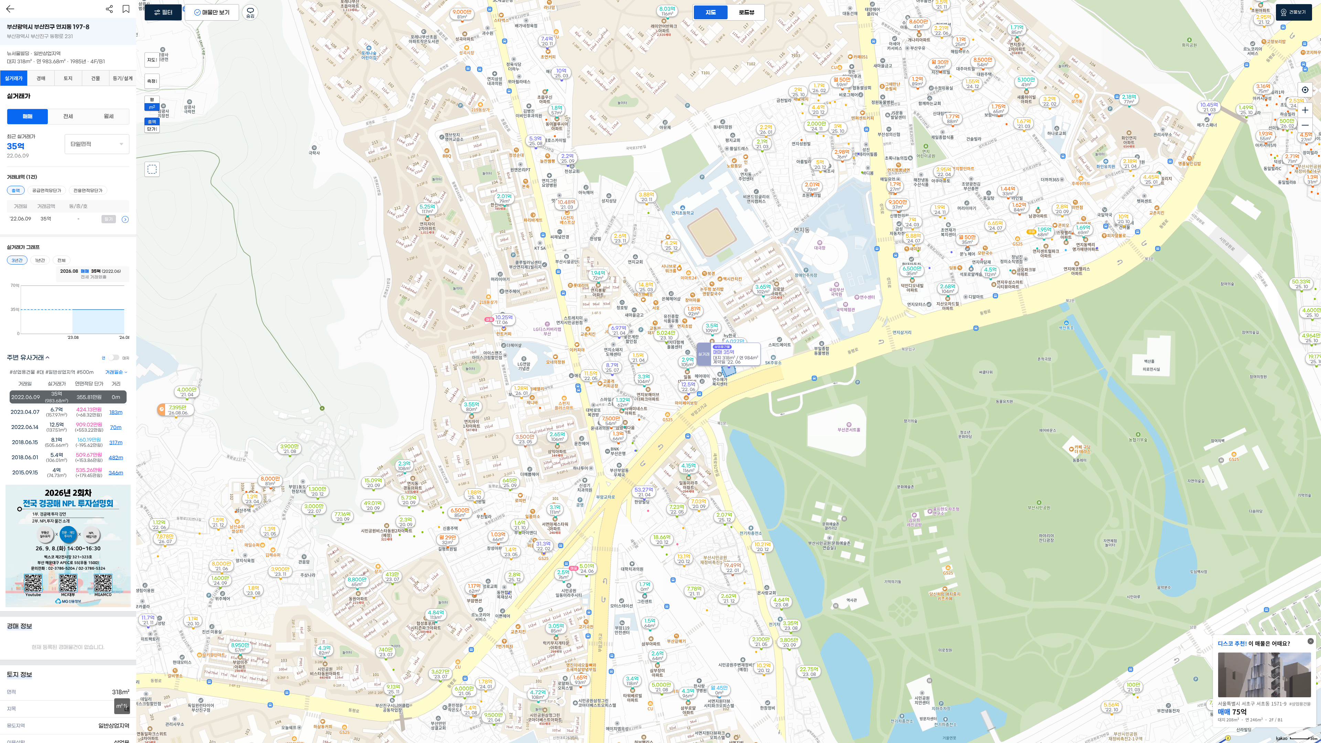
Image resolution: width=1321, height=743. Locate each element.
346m (116, 473)
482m (116, 457)
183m (115, 412)
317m (115, 442)
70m (115, 427)
